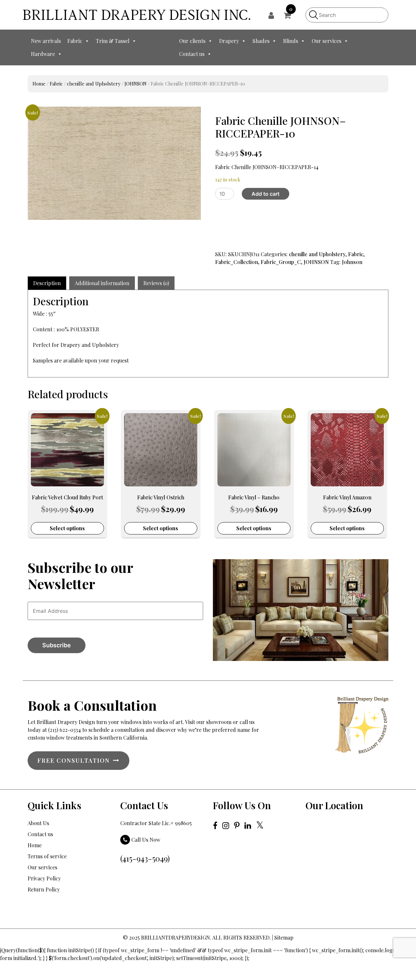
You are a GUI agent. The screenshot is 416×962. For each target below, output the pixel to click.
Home (39, 83)
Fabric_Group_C (281, 261)
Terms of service (47, 856)
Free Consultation (73, 760)
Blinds (290, 40)
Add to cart (266, 194)
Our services (326, 40)
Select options (67, 528)
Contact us (191, 53)
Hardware (43, 53)
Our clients (192, 40)
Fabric (74, 40)
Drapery (229, 40)
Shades (261, 40)
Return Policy (44, 889)
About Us (38, 823)
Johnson (352, 261)
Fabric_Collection (236, 261)
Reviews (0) (156, 283)
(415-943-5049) (145, 858)
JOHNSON (135, 83)
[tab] (47, 283)
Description (47, 283)
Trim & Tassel (112, 40)
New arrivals (46, 40)
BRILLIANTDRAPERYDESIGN (175, 937)
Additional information (102, 283)
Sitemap (283, 937)
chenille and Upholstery (93, 83)
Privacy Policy (44, 878)
